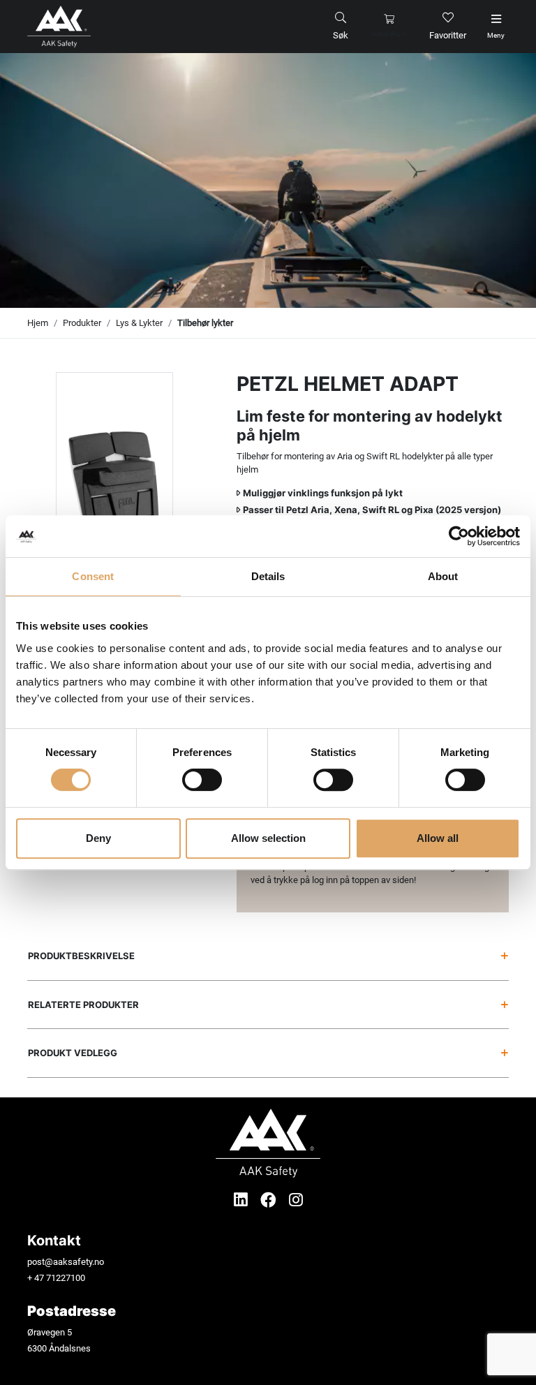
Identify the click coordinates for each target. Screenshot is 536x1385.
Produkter (82, 323)
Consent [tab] (93, 576)
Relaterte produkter (83, 1004)
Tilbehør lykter (205, 323)
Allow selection (268, 838)
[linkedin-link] (243, 1200)
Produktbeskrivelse (81, 955)
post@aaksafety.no (65, 1262)
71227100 (65, 1278)
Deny (98, 838)
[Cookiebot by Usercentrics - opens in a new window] (459, 536)
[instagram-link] (296, 1200)
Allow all (438, 838)
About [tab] (443, 576)
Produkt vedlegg (72, 1052)
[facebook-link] (270, 1200)
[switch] (202, 780)
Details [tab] (268, 576)
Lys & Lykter (139, 323)
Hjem (37, 323)
